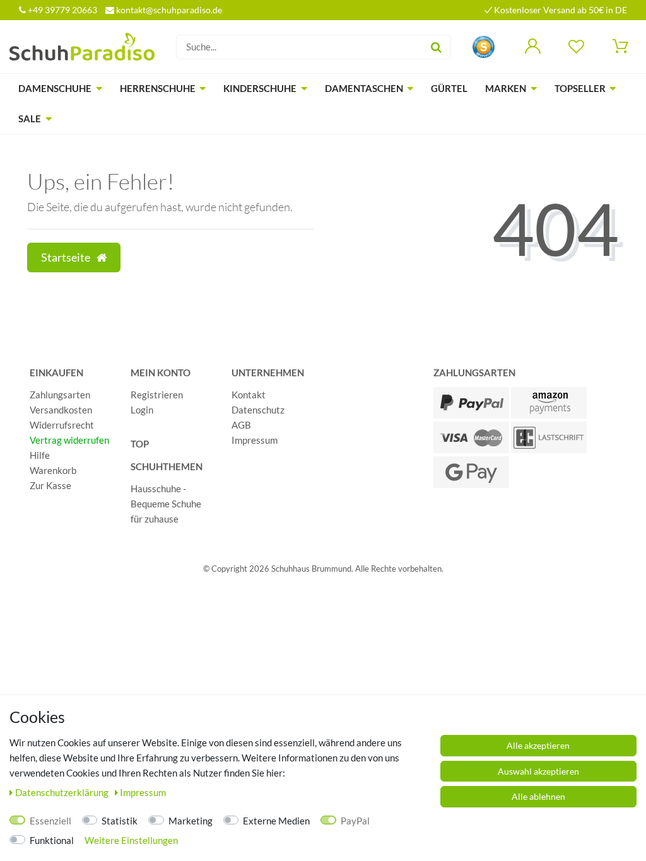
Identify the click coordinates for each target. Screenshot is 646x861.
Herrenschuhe (158, 88)
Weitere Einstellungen (131, 840)
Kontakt (249, 394)
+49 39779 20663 (61, 9)
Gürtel (449, 88)
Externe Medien (276, 820)
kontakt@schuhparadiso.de (168, 9)
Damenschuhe (54, 88)
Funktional (52, 840)
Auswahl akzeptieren (538, 771)
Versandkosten (61, 409)
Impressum (255, 440)
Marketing (190, 820)
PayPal (355, 820)
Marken (505, 88)
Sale (29, 118)
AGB (241, 424)
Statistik (120, 820)
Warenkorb (53, 470)
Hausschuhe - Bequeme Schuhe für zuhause (166, 503)
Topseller (580, 88)
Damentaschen (364, 88)
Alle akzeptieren (538, 745)
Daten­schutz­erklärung (62, 792)
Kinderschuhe (260, 88)
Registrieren (157, 394)
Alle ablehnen (538, 796)
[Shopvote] (484, 45)
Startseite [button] (66, 257)
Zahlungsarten (60, 394)
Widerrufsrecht (62, 424)
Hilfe (40, 455)
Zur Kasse (50, 485)
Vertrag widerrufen (69, 440)
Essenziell (50, 820)
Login (142, 409)
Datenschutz (258, 409)
